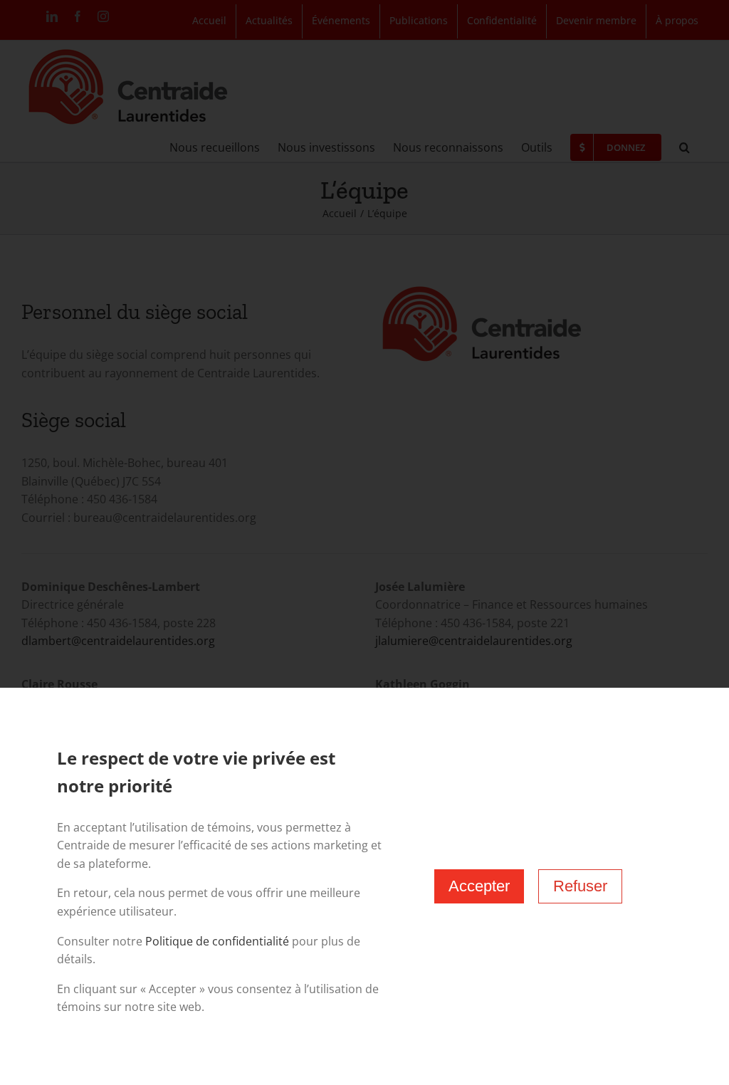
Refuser (580, 886)
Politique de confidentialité (217, 941)
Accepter (479, 886)
